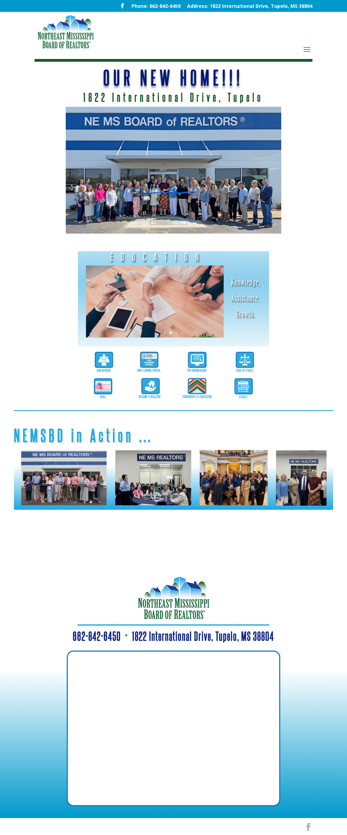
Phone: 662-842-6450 (156, 6)
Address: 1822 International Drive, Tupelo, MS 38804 (249, 6)
